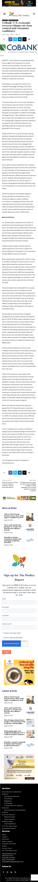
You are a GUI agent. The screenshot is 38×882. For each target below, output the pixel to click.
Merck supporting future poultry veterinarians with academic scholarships (14, 721)
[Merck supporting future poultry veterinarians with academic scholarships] (30, 723)
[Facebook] (10, 39)
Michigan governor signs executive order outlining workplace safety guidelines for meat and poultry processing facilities (28, 487)
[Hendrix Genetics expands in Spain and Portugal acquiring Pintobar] (30, 540)
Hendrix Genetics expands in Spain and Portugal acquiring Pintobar (12, 540)
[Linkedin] (20, 39)
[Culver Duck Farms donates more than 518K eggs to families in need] (30, 517)
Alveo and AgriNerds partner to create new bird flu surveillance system (13, 527)
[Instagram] (7, 872)
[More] (29, 39)
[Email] (24, 39)
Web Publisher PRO (26, 880)
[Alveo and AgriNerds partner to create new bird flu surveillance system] (30, 528)
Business (5, 20)
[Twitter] (15, 39)
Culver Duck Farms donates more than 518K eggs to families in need (14, 516)
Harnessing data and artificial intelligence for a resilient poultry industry (14, 732)
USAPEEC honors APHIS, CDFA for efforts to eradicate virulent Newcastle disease (10, 485)
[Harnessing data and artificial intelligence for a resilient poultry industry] (30, 734)
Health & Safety (13, 20)
